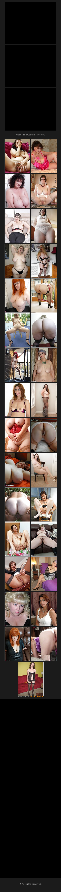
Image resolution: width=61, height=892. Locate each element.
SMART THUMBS (36, 697)
